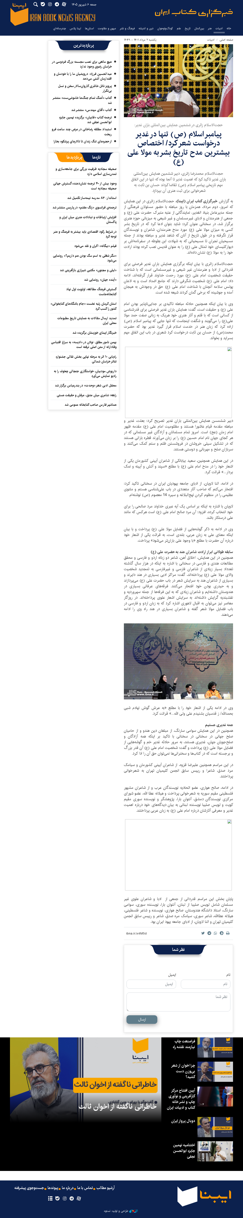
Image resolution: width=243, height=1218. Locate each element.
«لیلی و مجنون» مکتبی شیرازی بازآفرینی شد (88, 270)
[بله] (57, 1198)
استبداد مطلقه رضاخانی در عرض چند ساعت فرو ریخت (82, 132)
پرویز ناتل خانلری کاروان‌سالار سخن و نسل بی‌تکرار (85, 88)
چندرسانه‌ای (59, 28)
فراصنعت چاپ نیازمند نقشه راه (184, 1044)
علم (179, 28)
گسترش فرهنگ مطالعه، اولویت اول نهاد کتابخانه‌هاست (91, 292)
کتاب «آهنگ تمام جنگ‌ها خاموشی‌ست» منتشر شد (82, 100)
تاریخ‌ (188, 28)
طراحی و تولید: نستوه (116, 1211)
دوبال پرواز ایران (183, 1121)
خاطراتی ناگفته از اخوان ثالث (118, 1106)
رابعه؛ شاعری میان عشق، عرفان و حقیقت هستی (87, 395)
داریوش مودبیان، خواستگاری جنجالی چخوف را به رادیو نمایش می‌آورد (85, 374)
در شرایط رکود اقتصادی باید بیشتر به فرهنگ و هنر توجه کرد (85, 234)
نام (228, 975)
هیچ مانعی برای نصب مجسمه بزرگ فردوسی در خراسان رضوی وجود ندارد (82, 64)
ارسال (142, 1019)
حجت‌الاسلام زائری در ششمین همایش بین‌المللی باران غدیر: (178, 125)
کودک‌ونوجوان (165, 28)
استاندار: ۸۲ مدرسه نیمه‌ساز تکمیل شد (92, 198)
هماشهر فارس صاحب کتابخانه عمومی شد (91, 404)
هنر (210, 28)
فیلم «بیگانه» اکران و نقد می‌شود (95, 246)
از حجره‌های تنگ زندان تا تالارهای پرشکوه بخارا (83, 141)
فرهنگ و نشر (127, 28)
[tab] (96, 157)
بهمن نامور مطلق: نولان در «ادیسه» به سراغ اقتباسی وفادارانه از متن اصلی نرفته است (84, 345)
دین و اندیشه (146, 28)
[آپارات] (79, 1198)
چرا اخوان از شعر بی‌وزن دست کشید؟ (183, 1071)
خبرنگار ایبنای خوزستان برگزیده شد (94, 332)
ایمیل (172, 975)
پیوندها (53, 1188)
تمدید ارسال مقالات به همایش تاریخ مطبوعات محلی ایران (87, 321)
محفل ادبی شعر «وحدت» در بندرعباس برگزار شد (86, 385)
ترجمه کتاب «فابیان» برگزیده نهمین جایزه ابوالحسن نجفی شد (85, 120)
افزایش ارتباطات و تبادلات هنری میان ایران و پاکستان (88, 220)
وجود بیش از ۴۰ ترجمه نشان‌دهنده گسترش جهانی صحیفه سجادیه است (85, 186)
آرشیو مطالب (106, 1188)
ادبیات (219, 28)
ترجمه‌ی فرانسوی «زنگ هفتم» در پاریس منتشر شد (84, 207)
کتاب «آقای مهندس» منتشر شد (91, 110)
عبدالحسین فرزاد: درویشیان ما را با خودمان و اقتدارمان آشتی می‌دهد (83, 76)
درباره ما (68, 1188)
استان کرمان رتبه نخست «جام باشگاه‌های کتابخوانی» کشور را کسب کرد (84, 306)
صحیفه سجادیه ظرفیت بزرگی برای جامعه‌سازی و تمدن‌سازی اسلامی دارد (86, 171)
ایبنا (194, 13)
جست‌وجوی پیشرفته (29, 1188)
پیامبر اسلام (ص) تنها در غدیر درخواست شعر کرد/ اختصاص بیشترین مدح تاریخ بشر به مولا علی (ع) (178, 148)
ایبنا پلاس (75, 28)
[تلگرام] (72, 1198)
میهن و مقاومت (107, 28)
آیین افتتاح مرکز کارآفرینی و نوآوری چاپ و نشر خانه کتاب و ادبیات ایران (181, 1099)
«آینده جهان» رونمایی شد (100, 279)
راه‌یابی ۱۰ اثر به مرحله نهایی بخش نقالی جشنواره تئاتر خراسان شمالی (86, 359)
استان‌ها (89, 28)
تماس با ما (85, 1188)
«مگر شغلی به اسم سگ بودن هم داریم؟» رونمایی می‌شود (85, 258)
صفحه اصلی (226, 40)
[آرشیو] (50, 1198)
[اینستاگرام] (64, 1198)
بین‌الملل (199, 28)
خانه (229, 28)
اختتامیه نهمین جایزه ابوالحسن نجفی (184, 1151)
